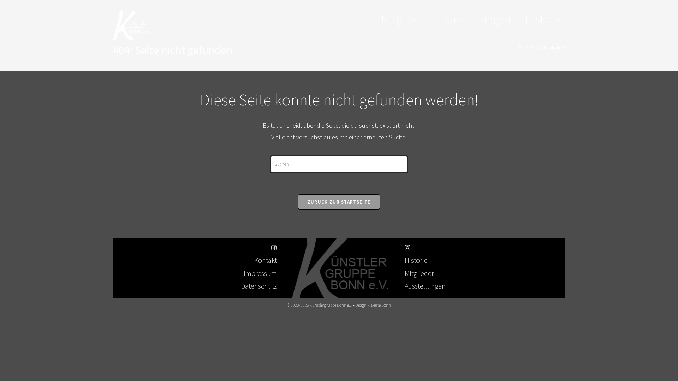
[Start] (520, 47)
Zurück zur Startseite (339, 202)
